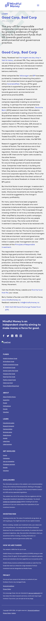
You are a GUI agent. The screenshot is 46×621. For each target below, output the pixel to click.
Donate (5, 409)
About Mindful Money (9, 397)
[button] (38, 5)
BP (34, 76)
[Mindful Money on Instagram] (16, 336)
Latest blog (6, 441)
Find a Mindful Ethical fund (11, 386)
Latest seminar (7, 444)
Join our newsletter (8, 461)
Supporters (6, 400)
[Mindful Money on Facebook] (4, 336)
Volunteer (6, 412)
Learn (5, 14)
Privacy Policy (7, 589)
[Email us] (21, 336)
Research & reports (8, 426)
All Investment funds (9, 367)
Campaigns (6, 458)
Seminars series (7, 432)
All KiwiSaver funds (8, 361)
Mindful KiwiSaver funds (10, 358)
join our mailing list (34, 593)
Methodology (7, 406)
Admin (14, 613)
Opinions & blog (7, 429)
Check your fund (8, 383)
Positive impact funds (9, 380)
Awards (5, 438)
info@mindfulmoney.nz (29, 302)
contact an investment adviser (12, 501)
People (5, 403)
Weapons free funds (9, 374)
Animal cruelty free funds (10, 370)
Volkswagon (24, 76)
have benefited (13, 84)
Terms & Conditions (8, 586)
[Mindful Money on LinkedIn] (12, 336)
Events (5, 455)
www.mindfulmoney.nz (11, 300)
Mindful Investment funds (10, 364)
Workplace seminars (9, 464)
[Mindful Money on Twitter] (8, 336)
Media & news (7, 435)
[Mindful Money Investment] (13, 5)
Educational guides (8, 423)
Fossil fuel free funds (9, 377)
